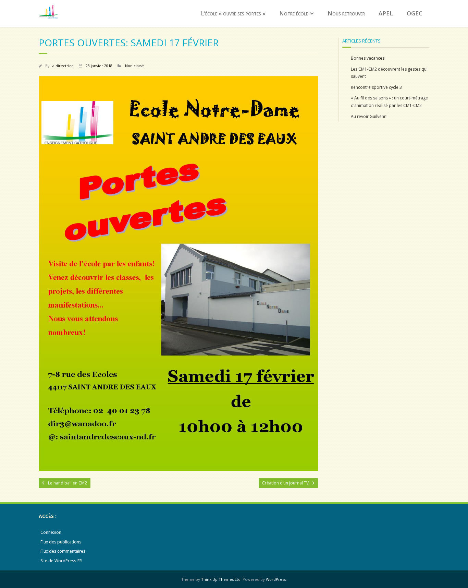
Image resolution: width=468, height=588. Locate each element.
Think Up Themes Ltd (221, 579)
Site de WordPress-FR (61, 561)
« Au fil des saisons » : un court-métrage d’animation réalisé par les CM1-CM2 (389, 101)
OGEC (414, 13)
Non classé (134, 65)
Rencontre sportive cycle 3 (376, 87)
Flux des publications (60, 542)
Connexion (50, 532)
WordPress (276, 579)
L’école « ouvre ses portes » (233, 13)
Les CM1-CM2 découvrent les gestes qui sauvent (389, 73)
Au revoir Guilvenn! (369, 116)
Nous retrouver (346, 13)
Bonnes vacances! (368, 58)
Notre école (293, 13)
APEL (386, 13)
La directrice (62, 65)
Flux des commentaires (62, 551)
